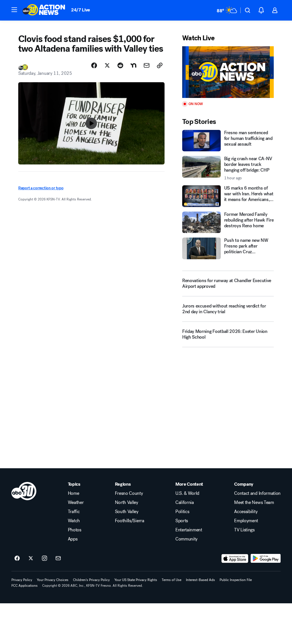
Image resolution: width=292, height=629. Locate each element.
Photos (74, 530)
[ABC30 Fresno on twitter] (30, 558)
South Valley (127, 511)
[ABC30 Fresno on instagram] (44, 558)
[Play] (228, 72)
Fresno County (129, 493)
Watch (74, 521)
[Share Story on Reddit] (120, 65)
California (184, 502)
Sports (181, 521)
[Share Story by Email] (146, 65)
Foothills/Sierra (129, 521)
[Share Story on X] (107, 65)
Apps (73, 539)
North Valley (126, 502)
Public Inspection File (236, 580)
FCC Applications (24, 585)
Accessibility (245, 511)
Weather (76, 502)
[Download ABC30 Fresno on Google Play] (266, 558)
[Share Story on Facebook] (94, 65)
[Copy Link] (160, 65)
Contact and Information (257, 493)
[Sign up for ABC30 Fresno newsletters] (58, 558)
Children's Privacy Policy (91, 580)
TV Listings (244, 530)
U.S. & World (187, 493)
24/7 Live (80, 10)
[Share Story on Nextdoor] (133, 65)
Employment (246, 521)
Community (186, 539)
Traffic (74, 511)
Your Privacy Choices (52, 580)
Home (73, 493)
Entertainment (188, 530)
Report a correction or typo (40, 188)
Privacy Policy (21, 580)
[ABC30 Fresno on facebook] (17, 558)
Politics (182, 511)
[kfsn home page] (23, 491)
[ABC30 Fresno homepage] (44, 10)
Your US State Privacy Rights (135, 580)
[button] (14, 9)
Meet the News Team (254, 502)
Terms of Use (171, 580)
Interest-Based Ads (200, 580)
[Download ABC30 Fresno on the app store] (235, 558)
